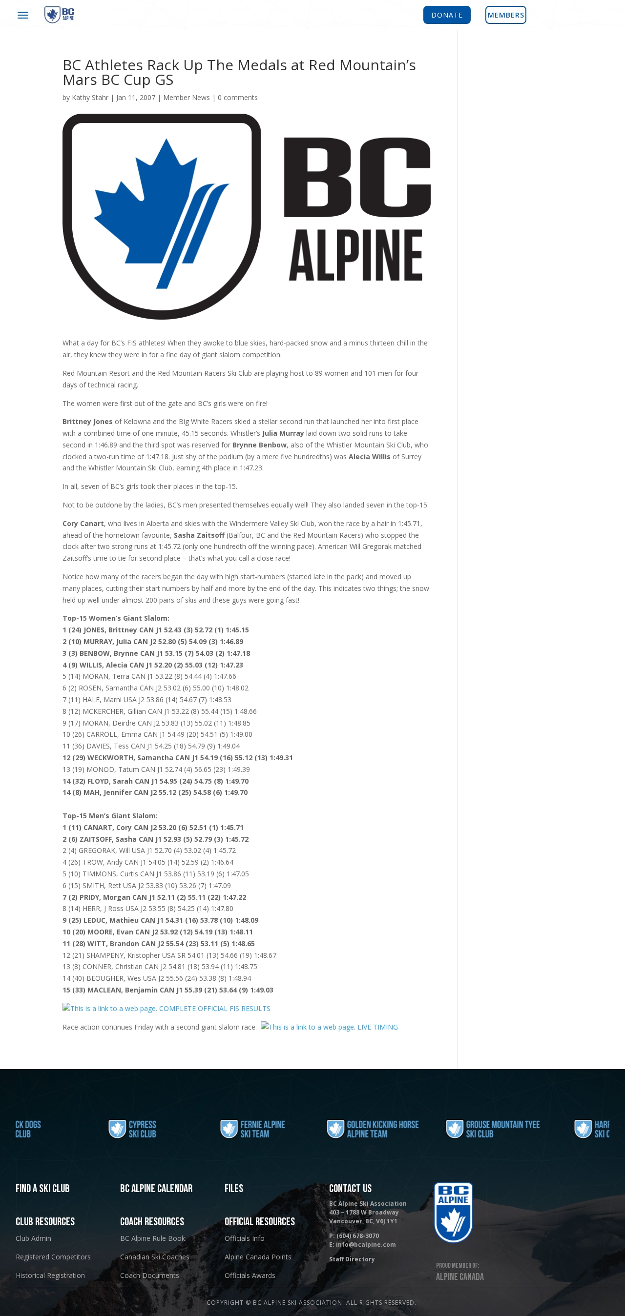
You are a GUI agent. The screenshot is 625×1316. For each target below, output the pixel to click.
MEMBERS (506, 15)
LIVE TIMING (376, 1027)
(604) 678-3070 (357, 1236)
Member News (186, 97)
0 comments (238, 97)
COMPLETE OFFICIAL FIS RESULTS (214, 1008)
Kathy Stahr (90, 97)
